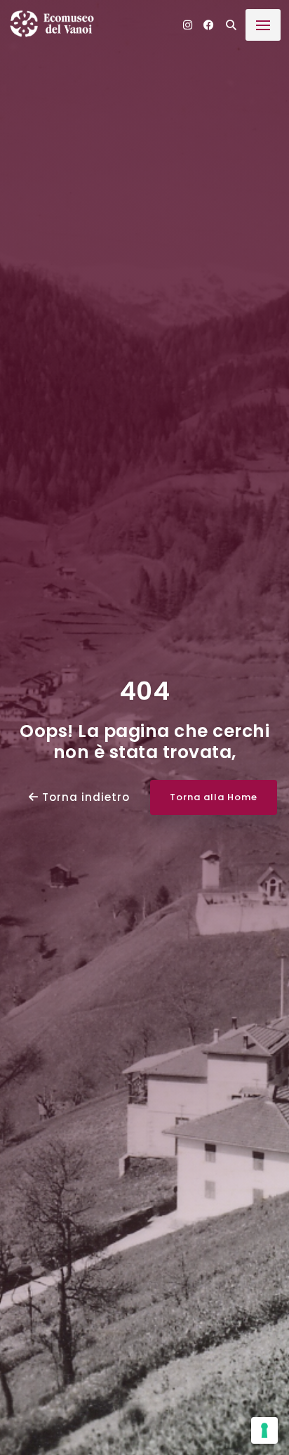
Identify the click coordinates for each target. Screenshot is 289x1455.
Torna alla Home (213, 797)
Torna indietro (84, 797)
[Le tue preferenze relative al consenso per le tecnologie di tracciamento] (264, 1430)
